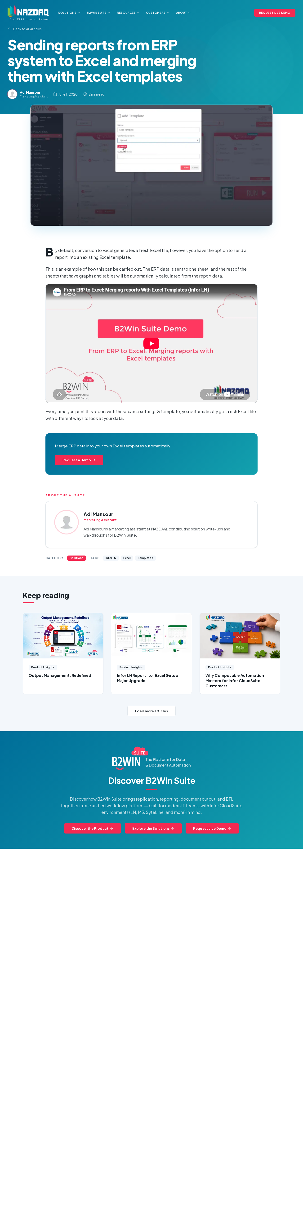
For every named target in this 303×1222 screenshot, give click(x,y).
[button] (151, 165)
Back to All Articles (27, 29)
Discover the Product (90, 828)
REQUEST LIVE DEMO (274, 12)
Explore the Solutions (150, 828)
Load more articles (151, 711)
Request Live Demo (210, 828)
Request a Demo (76, 460)
